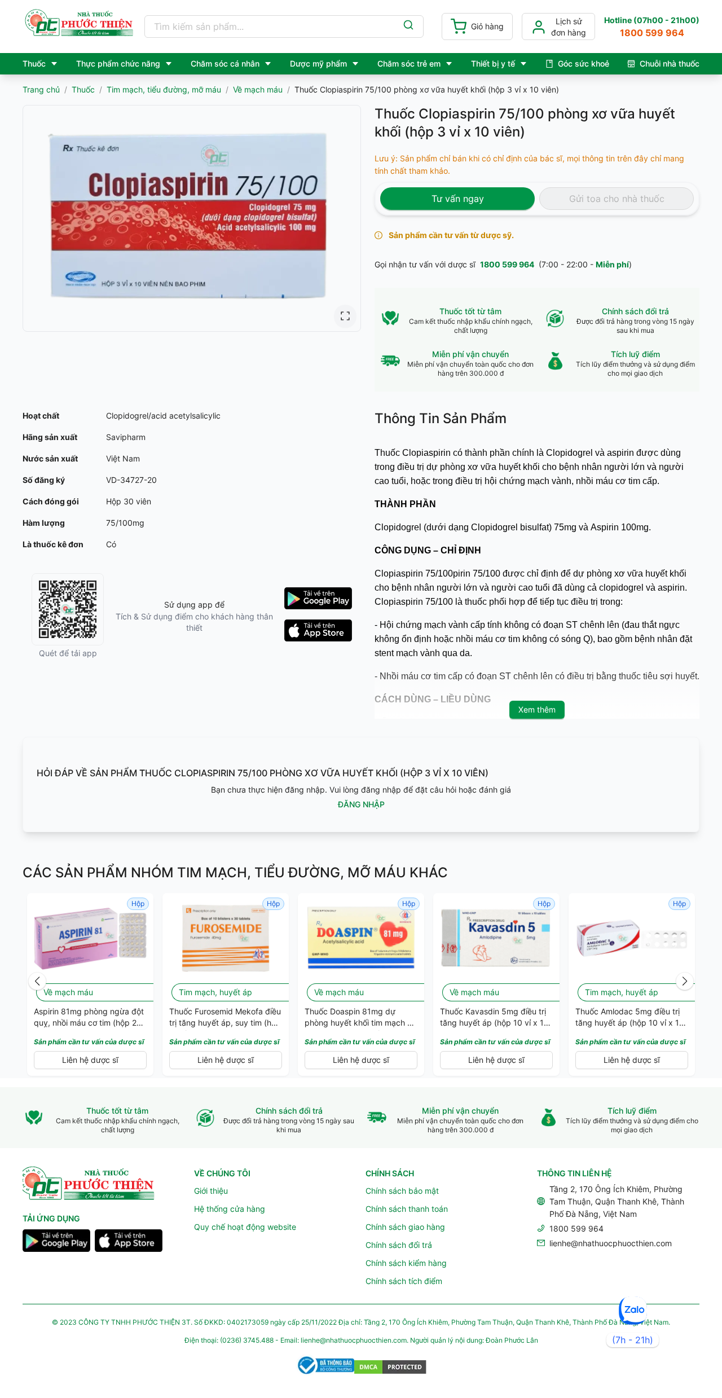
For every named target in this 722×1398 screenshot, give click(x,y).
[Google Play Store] (56, 1242)
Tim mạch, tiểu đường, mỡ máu (164, 89)
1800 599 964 (507, 264)
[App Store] (128, 1242)
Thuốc (83, 89)
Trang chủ (41, 89)
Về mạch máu (258, 89)
